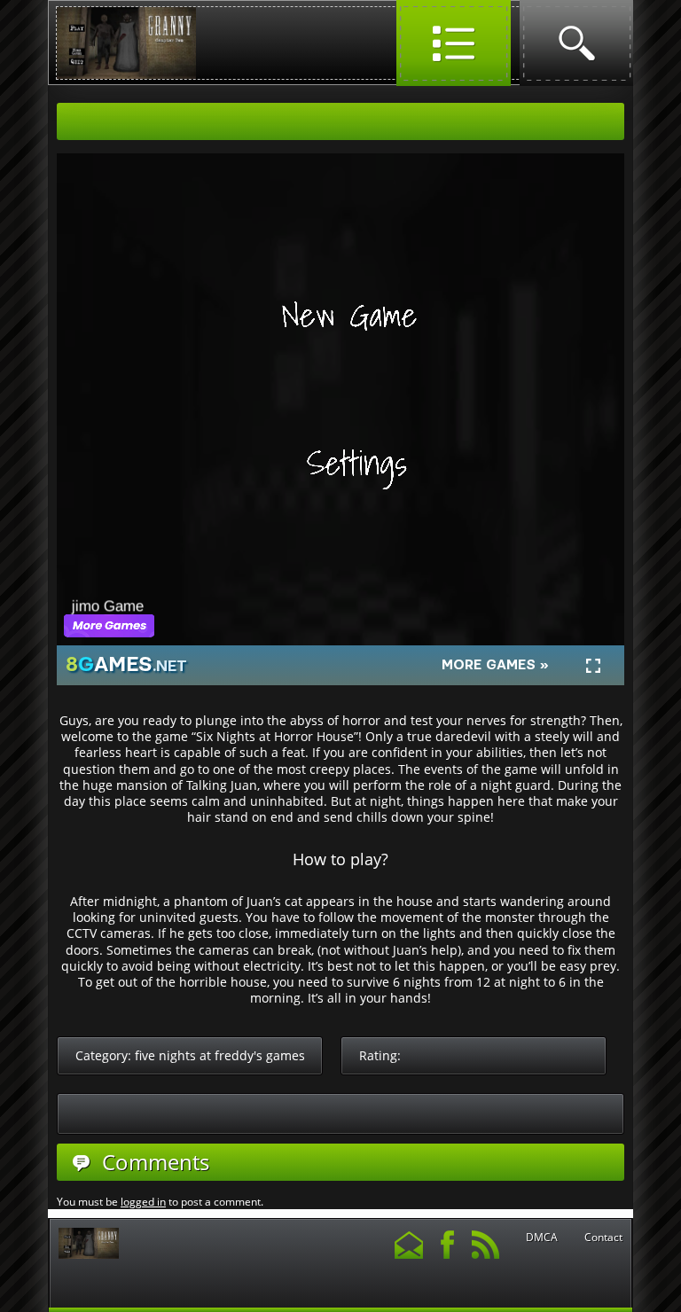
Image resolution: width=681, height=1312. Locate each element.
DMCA (542, 1237)
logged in (143, 1201)
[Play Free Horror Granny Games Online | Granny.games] (126, 74)
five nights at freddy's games (220, 1055)
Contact (603, 1237)
